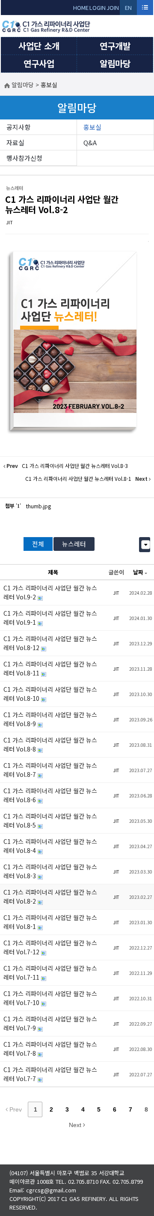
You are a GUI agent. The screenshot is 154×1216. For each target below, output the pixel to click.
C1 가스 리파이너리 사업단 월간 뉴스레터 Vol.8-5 (50, 820)
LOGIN (97, 7)
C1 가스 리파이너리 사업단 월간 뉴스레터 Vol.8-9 (50, 719)
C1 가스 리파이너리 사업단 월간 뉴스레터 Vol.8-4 (50, 846)
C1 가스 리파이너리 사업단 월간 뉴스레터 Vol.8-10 (50, 694)
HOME (81, 7)
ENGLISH (128, 9)
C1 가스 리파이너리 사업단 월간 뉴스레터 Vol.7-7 (50, 1074)
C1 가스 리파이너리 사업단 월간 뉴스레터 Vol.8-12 (50, 643)
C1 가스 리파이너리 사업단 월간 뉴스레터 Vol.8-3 (50, 871)
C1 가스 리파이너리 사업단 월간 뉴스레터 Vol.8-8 (50, 744)
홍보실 (92, 126)
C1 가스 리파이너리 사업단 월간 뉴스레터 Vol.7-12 (50, 947)
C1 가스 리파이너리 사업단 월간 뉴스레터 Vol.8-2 (61, 204)
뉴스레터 (74, 543)
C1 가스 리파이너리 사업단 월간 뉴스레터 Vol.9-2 (50, 592)
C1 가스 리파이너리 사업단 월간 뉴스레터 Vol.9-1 (50, 617)
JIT (9, 222)
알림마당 (115, 63)
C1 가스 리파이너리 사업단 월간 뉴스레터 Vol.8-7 (50, 770)
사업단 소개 (38, 46)
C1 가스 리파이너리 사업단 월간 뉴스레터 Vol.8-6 (50, 795)
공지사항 (18, 126)
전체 (38, 543)
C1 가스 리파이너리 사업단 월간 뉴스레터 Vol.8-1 (50, 922)
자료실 (15, 142)
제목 (53, 572)
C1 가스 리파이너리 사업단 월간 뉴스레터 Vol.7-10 (50, 998)
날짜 (138, 572)
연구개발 (115, 46)
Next (76, 1124)
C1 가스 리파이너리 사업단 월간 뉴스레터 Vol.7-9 (50, 1023)
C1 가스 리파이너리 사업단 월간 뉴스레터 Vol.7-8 (50, 1048)
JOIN (113, 7)
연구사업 (39, 63)
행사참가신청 (24, 157)
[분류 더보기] (145, 544)
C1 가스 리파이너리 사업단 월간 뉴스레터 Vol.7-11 (50, 972)
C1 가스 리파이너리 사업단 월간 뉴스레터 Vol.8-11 (50, 668)
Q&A (90, 142)
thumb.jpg (38, 506)
